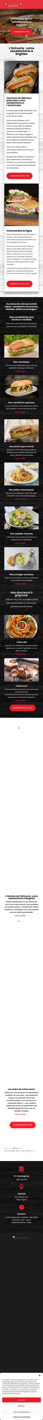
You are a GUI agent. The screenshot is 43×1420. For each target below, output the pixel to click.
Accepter (21, 1400)
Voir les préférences (21, 1412)
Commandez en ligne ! (21, 32)
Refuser (21, 1406)
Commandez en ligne (19, 176)
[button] (40, 1375)
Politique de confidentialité (21, 1417)
